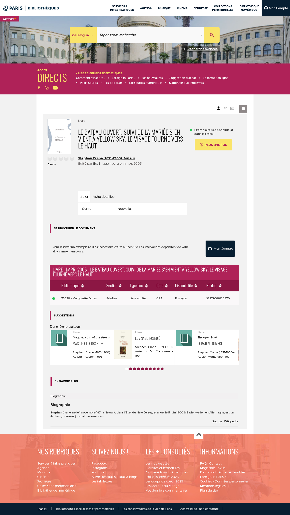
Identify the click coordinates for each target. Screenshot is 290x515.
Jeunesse (44, 481)
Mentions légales (212, 486)
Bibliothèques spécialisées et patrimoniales (85, 508)
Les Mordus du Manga (162, 486)
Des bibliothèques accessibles (222, 472)
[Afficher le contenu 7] (150, 369)
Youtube (98, 472)
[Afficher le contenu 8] (154, 369)
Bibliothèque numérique (56, 490)
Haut (198, 435)
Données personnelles (232, 481)
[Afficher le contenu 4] (138, 369)
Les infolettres (102, 481)
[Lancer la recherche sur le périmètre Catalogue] (212, 35)
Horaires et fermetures (163, 468)
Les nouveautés (157, 463)
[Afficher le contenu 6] (146, 369)
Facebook (99, 463)
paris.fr (42, 508)
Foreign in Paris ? (213, 477)
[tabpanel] (132, 209)
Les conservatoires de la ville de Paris (147, 508)
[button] (276, 8)
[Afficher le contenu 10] (162, 369)
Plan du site (209, 490)
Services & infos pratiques (56, 463)
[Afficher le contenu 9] (158, 369)
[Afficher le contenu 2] (130, 369)
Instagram (99, 468)
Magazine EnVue (212, 468)
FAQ (203, 463)
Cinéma (43, 477)
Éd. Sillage (101, 163)
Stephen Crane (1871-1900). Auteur (106, 158)
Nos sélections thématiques (167, 472)
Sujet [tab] (84, 197)
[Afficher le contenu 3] (134, 369)
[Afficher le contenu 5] (142, 369)
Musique (43, 472)
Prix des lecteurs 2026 (162, 477)
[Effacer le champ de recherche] (201, 35)
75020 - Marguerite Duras (79, 298)
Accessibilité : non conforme (199, 508)
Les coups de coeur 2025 (164, 481)
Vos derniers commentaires (167, 490)
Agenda (43, 468)
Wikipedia (231, 421)
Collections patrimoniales (56, 486)
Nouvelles (125, 209)
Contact (215, 463)
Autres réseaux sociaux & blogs (114, 477)
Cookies (206, 481)
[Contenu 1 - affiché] (126, 369)
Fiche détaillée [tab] (103, 197)
